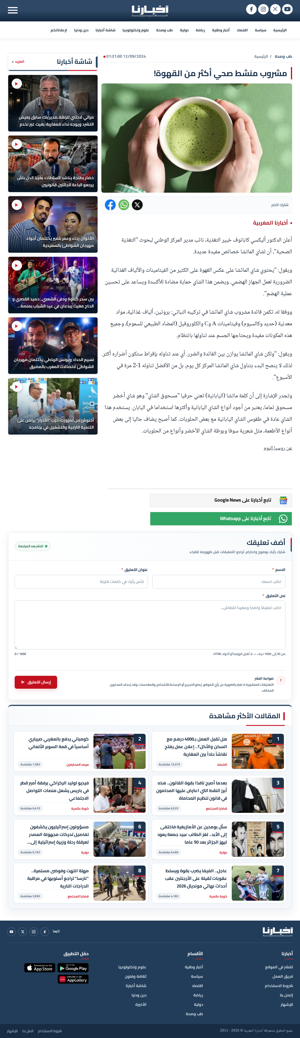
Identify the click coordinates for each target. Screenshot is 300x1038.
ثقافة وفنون (135, 976)
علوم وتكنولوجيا (135, 30)
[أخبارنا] (277, 931)
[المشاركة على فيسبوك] (110, 204)
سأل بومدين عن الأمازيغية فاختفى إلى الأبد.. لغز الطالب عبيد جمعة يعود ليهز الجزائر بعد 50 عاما (192, 834)
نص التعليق (273, 596)
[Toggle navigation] (13, 10)
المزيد (18, 61)
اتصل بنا (27, 1031)
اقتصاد (242, 30)
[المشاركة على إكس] (137, 204)
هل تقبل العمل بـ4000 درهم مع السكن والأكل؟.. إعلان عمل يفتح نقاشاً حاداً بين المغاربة (196, 746)
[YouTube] (11, 931)
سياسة (260, 30)
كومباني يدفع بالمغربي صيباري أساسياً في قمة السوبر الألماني (58, 742)
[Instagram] (33, 931)
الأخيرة (140, 1004)
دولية (184, 30)
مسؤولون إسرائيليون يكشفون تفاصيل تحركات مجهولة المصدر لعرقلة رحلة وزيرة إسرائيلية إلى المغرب (59, 834)
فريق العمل (282, 976)
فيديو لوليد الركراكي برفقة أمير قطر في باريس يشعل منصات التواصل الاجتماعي (54, 790)
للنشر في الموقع (279, 966)
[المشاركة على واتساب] (123, 204)
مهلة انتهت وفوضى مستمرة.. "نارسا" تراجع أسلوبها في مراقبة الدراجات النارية (58, 878)
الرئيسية (280, 30)
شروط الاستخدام (279, 985)
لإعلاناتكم (59, 30)
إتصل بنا (286, 994)
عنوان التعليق (134, 570)
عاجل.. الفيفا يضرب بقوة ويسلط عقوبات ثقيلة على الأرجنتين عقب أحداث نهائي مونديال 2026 (196, 878)
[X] (22, 931)
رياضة (200, 30)
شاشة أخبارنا (105, 30)
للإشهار (287, 1004)
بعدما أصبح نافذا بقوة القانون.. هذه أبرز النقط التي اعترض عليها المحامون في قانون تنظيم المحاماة (191, 790)
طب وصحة (164, 30)
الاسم (278, 570)
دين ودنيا (81, 30)
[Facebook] (44, 931)
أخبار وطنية (221, 30)
